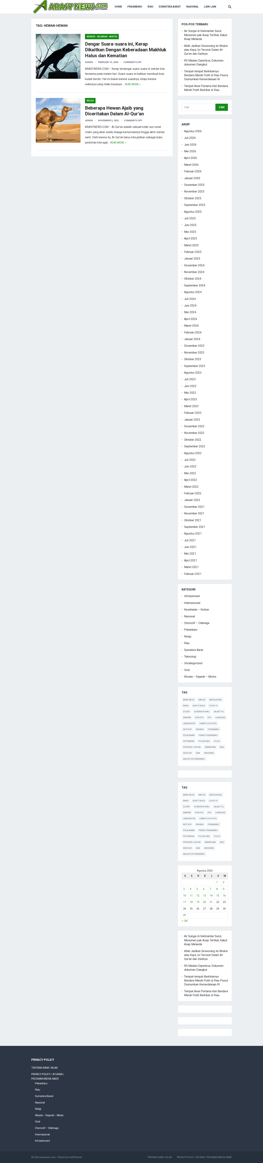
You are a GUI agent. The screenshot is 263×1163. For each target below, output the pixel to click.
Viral (187, 670)
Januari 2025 (192, 258)
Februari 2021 (192, 574)
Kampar (187, 717)
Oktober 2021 (192, 520)
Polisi (217, 741)
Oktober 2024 (192, 278)
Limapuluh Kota (207, 723)
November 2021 (194, 513)
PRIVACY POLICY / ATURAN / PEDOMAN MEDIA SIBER (204, 1157)
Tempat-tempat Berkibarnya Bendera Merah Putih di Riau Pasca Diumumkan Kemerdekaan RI (206, 75)
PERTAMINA (188, 741)
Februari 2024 (192, 332)
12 (197, 895)
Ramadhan (210, 747)
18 (191, 902)
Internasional (192, 603)
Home (118, 6)
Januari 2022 (192, 500)
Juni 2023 (190, 386)
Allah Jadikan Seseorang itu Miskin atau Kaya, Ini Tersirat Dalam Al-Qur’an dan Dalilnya (206, 50)
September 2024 (194, 285)
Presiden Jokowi (192, 747)
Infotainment (192, 596)
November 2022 (194, 433)
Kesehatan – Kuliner (196, 609)
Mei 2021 (190, 553)
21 (211, 902)
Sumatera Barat (170, 6)
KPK (209, 717)
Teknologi (190, 656)
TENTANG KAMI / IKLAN (44, 1067)
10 (184, 895)
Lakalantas (189, 723)
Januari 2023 (192, 419)
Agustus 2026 (193, 131)
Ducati (186, 711)
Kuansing (220, 717)
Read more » (133, 84)
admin (89, 62)
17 (184, 902)
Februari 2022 (192, 493)
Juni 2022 (190, 466)
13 (204, 895)
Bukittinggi (199, 706)
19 (197, 902)
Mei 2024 (190, 312)
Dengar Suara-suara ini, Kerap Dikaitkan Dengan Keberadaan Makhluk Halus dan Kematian (125, 49)
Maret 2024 (191, 325)
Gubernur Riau (202, 711)
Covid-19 (213, 706)
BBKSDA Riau (215, 700)
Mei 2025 (190, 232)
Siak (198, 753)
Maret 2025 (191, 245)
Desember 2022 (194, 426)
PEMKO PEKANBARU (208, 735)
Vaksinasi (209, 753)
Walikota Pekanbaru (194, 759)
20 (204, 902)
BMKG (186, 706)
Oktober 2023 (192, 359)
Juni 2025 (190, 225)
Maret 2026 (191, 164)
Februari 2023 (192, 413)
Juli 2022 (190, 460)
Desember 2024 (194, 265)
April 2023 (190, 399)
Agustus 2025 (193, 211)
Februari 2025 (192, 252)
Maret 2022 (191, 486)
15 (217, 895)
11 (191, 895)
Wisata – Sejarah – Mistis (200, 676)
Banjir (201, 700)
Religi (90, 100)
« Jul (184, 920)
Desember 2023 (194, 345)
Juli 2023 (190, 379)
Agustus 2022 (193, 453)
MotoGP (187, 729)
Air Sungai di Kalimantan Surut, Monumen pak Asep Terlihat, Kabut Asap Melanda (205, 35)
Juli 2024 (190, 299)
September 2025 (194, 205)
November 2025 (194, 191)
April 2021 (190, 560)
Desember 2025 (194, 185)
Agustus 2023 (193, 372)
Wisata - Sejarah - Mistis (102, 36)
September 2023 (194, 366)
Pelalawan (189, 735)
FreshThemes (75, 1157)
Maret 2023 (191, 406)
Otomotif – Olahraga (196, 623)
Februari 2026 (192, 171)
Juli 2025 (190, 218)
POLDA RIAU (204, 741)
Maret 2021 (191, 567)
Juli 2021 (190, 540)
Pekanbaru (134, 6)
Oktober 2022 (192, 439)
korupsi (199, 717)
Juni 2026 (190, 144)
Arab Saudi (188, 700)
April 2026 (190, 158)
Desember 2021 (194, 506)
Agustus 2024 (193, 292)
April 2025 (190, 238)
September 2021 (194, 527)
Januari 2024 (192, 339)
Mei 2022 (190, 473)
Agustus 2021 (193, 533)
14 (211, 895)
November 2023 (194, 352)
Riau (150, 6)
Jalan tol (218, 711)
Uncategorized (193, 663)
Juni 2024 (190, 305)
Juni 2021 (190, 547)
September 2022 (194, 446)
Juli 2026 (190, 138)
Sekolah (187, 753)
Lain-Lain (210, 6)
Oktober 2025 (192, 198)
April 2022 (190, 480)
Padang (200, 729)
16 (224, 895)
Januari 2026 (192, 178)
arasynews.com (47, 1157)
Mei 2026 (190, 151)
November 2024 (194, 272)
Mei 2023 (190, 392)
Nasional (192, 6)
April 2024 (190, 319)
